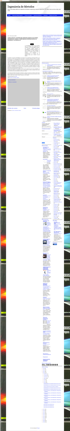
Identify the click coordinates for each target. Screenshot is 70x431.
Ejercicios (55, 162)
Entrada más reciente (12, 108)
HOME (9, 15)
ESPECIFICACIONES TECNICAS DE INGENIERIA (46, 360)
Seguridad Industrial (57, 212)
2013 (44, 414)
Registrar (55, 211)
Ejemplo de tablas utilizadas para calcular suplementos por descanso (57, 160)
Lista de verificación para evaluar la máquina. (51, 386)
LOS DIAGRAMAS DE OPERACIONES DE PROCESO (57, 130)
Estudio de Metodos (57, 163)
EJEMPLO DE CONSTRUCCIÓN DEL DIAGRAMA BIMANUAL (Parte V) (53, 76)
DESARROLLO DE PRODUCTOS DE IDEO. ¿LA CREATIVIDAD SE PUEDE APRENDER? (47, 273)
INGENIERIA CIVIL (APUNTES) (46, 221)
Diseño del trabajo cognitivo (14, 77)
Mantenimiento (56, 188)
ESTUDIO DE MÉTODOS (51, 105)
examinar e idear (56, 166)
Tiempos (55, 217)
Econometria (45, 159)
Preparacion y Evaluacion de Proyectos (45, 208)
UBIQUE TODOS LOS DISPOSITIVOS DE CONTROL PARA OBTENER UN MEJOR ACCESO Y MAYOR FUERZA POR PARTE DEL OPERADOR (52, 36)
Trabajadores (56, 218)
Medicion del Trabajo (53, 15)
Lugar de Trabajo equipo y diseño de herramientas (58, 186)
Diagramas (45, 15)
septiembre (46, 376)
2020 (44, 372)
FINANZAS (45, 297)
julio (44, 379)
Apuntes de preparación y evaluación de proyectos (45, 318)
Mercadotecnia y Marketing (46, 253)
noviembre (46, 375)
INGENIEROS (56, 175)
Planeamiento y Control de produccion (47, 354)
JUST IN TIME (56, 177)
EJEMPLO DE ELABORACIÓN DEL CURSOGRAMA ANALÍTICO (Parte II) (53, 88)
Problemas (55, 206)
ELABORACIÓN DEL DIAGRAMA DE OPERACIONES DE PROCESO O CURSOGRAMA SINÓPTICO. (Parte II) (53, 100)
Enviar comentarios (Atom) (16, 110)
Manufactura (56, 189)
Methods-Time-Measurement (56, 193)
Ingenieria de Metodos (21, 6)
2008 (44, 421)
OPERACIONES (56, 200)
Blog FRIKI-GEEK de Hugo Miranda (57, 232)
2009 (44, 420)
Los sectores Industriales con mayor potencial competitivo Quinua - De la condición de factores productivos (47, 288)
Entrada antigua (36, 108)
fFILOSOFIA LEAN (57, 168)
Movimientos (56, 197)
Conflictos (55, 144)
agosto (45, 378)
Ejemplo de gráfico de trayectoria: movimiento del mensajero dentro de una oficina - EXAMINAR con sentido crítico (46, 185)
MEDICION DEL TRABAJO (56, 191)
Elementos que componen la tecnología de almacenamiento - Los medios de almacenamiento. (47, 197)
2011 (44, 417)
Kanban (55, 180)
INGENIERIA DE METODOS (56, 171)
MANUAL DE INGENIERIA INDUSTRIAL (45, 284)
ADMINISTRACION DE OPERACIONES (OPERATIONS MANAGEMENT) (46, 268)
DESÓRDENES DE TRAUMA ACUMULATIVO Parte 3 (52, 385)
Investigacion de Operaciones (46, 147)
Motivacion (55, 196)
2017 (44, 409)
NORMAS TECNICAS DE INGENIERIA (46, 239)
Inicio (25, 108)
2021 (44, 371)
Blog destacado (56, 140)
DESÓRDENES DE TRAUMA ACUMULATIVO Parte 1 (52, 389)
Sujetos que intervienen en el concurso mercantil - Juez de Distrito (47, 333)
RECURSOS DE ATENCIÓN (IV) (49, 407)
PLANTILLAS (56, 205)
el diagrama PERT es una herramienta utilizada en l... (58, 127)
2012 (44, 416)
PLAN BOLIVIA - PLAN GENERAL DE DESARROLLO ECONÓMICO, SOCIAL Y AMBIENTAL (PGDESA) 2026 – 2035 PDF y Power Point (58, 227)
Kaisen (55, 178)
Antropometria (56, 139)
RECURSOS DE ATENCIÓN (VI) (49, 404)
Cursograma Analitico (57, 145)
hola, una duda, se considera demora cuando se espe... (57, 124)
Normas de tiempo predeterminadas (57, 199)
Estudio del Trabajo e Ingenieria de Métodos (47, 182)
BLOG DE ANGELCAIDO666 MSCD (57, 223)
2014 (44, 413)
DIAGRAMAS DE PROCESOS (47, 71)
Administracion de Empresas (46, 343)
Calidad (55, 141)
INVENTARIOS (56, 176)
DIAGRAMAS (56, 151)
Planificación (56, 204)
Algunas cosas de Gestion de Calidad (46, 307)
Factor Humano (56, 167)
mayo (45, 382)
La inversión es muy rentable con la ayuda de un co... (58, 135)
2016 (44, 410)
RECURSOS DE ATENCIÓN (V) (49, 405)
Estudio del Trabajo (28, 15)
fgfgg (54, 132)
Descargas (55, 147)
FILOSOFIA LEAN (56, 169)
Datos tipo (55, 146)
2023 (44, 368)
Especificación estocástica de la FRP (49, 161)
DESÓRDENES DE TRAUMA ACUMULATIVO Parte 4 (52, 383)
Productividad (56, 210)
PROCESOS (56, 207)
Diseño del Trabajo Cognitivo (17, 15)
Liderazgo (55, 181)
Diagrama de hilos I (50, 93)
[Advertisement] (35, 25)
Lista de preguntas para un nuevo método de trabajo (57, 183)
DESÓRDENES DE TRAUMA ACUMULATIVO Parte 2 (52, 387)
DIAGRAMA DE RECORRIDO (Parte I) (53, 111)
